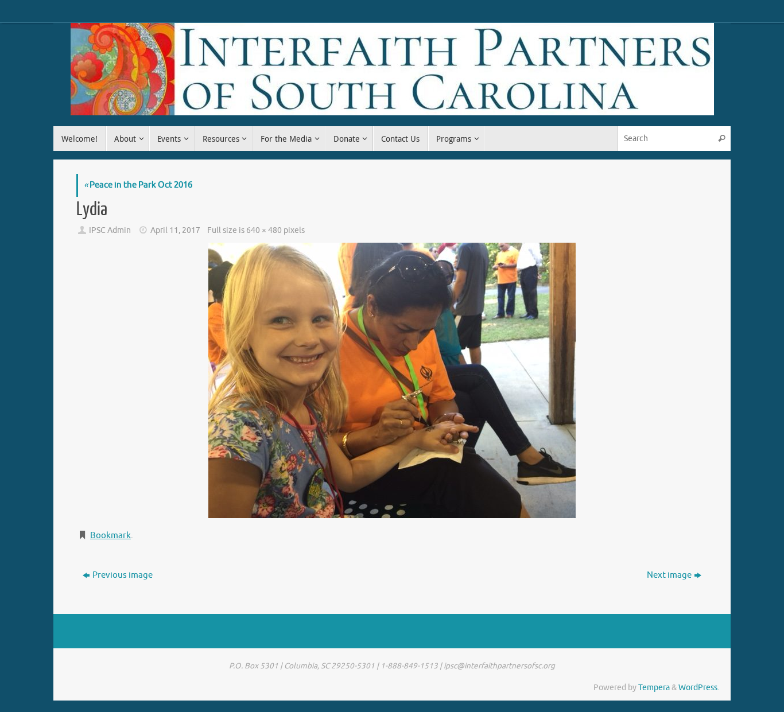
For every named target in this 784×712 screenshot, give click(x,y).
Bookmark (110, 535)
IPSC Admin (110, 230)
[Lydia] (392, 380)
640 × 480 (264, 230)
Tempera (654, 687)
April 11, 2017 (175, 230)
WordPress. (698, 687)
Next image (669, 575)
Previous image (122, 575)
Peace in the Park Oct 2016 (138, 185)
